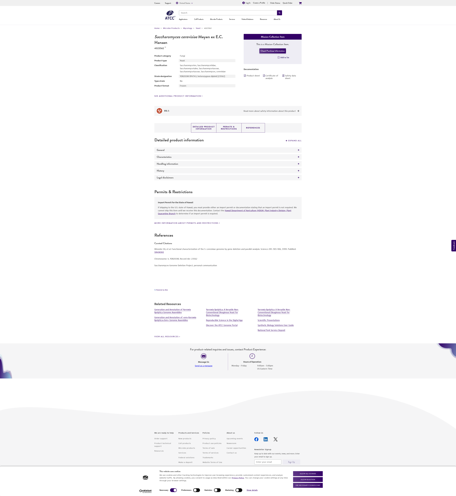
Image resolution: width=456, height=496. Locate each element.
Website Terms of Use (212, 462)
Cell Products (198, 19)
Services (232, 19)
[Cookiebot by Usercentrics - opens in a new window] (145, 491)
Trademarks (208, 457)
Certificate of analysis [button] (272, 77)
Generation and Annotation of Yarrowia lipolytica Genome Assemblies (172, 311)
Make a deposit (185, 462)
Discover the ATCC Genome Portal (222, 325)
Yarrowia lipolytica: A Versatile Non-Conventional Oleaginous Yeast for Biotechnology (222, 312)
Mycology (187, 28)
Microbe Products (216, 19)
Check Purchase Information (273, 50)
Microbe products (186, 448)
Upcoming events (235, 438)
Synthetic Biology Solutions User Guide (276, 325)
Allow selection (308, 479)
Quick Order (287, 3)
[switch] (196, 490)
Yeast (198, 28)
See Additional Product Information (177, 96)
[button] (279, 12)
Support (168, 3)
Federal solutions (186, 457)
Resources (263, 19)
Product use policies (212, 443)
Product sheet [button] (253, 75)
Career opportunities (236, 448)
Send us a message (203, 365)
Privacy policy (209, 438)
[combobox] (228, 12)
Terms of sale (209, 448)
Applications (183, 19)
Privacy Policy (238, 478)
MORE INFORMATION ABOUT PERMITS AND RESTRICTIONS (186, 223)
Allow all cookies (308, 474)
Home (157, 28)
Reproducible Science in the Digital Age (224, 320)
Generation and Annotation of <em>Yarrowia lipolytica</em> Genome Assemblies (175, 319)
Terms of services (210, 453)
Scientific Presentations (269, 320)
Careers (157, 3)
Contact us (232, 453)
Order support (160, 438)
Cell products (184, 443)
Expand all (295, 141)
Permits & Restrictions (229, 127)
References (253, 127)
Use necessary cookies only (308, 485)
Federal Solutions (247, 19)
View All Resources (166, 337)
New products (184, 438)
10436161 (159, 252)
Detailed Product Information (204, 127)
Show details (252, 490)
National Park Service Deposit (271, 330)
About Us (277, 19)
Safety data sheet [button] (290, 77)
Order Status (275, 3)
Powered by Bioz (162, 290)
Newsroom (231, 443)
